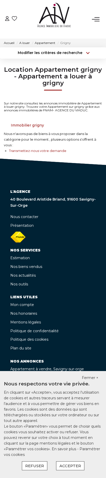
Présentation (22, 225)
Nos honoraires (23, 313)
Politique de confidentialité (34, 331)
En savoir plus (64, 449)
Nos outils (19, 284)
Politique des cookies (29, 339)
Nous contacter (24, 216)
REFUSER (34, 465)
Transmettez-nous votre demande (37, 151)
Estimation (20, 258)
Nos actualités (23, 275)
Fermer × (90, 377)
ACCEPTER (70, 465)
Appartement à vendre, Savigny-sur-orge (47, 369)
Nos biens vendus (26, 266)
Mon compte (22, 304)
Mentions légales (25, 322)
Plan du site (20, 348)
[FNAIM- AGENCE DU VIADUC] (54, 19)
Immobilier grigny (27, 125)
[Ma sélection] (14, 19)
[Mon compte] (7, 19)
